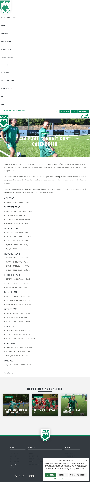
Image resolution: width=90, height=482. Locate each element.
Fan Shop (5, 65)
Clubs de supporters (10, 57)
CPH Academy (6, 41)
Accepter (50, 475)
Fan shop (84, 112)
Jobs (14, 110)
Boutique (33, 453)
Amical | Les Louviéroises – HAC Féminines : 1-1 (71, 410)
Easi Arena (6, 88)
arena (84, 116)
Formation (69, 453)
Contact (4, 96)
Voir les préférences (78, 475)
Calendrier (14, 459)
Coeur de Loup (7, 80)
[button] (86, 460)
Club (3, 25)
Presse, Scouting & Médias (40, 462)
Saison (4, 33)
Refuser (62, 475)
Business (5, 73)
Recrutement (70, 456)
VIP (75, 112)
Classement (14, 462)
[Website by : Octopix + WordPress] (31, 476)
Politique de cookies (59, 479)
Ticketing (66, 112)
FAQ (2, 104)
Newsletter (55, 112)
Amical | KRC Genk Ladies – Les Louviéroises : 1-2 (16, 411)
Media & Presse (20, 110)
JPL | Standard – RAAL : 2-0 (45, 411)
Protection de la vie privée (71, 479)
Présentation (15, 453)
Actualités (14, 456)
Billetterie (6, 49)
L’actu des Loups (8, 17)
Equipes (13, 465)
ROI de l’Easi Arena (37, 465)
